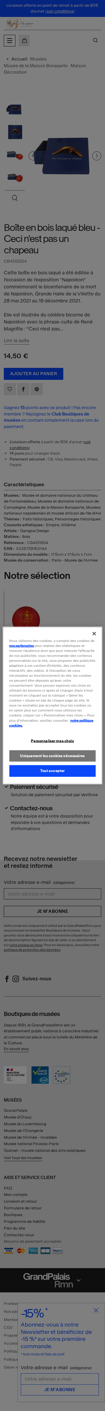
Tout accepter (52, 771)
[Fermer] (94, 633)
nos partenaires (21, 645)
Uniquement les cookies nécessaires (52, 755)
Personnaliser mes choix (52, 740)
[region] (52, 705)
